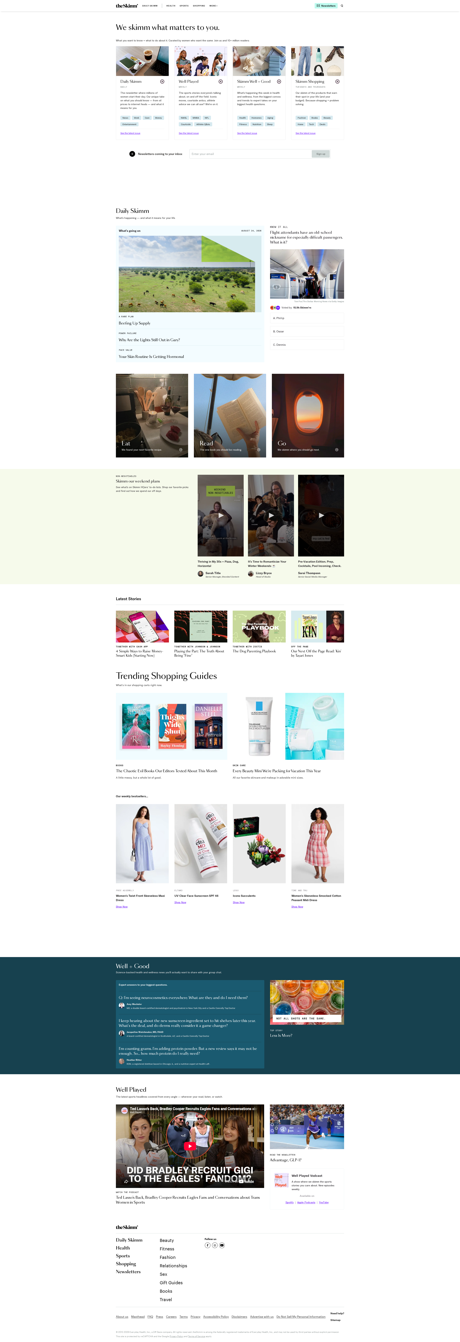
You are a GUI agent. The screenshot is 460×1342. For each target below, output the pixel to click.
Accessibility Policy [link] (216, 1316)
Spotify (290, 1202)
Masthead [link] (138, 1316)
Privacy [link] (195, 1316)
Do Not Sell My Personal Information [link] (301, 1316)
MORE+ (214, 5)
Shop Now (122, 906)
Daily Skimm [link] (150, 5)
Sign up (320, 153)
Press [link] (159, 1316)
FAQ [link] (150, 1316)
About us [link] (122, 1316)
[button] (142, 93)
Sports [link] (184, 5)
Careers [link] (171, 1316)
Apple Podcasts (306, 1202)
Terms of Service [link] (196, 1336)
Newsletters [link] (128, 1272)
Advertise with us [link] (262, 1316)
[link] (127, 6)
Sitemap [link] (335, 1319)
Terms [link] (184, 1316)
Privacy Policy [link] (176, 1336)
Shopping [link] (199, 5)
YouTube (324, 1202)
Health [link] (170, 5)
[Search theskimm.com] (342, 5)
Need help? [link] (337, 1313)
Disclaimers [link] (239, 1316)
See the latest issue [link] (130, 133)
